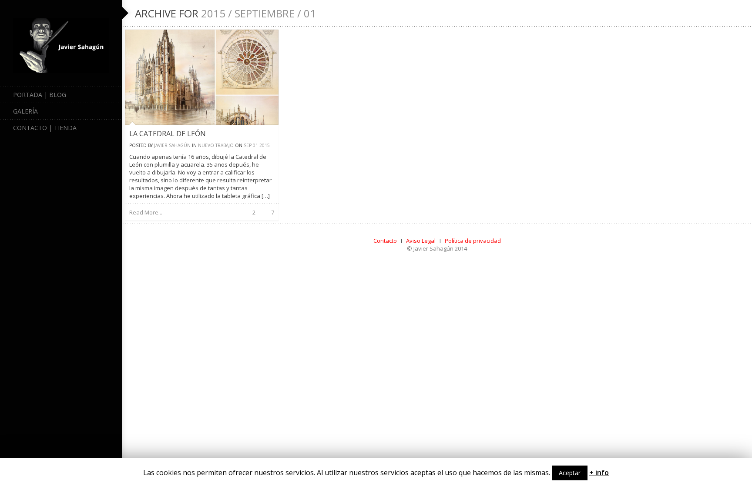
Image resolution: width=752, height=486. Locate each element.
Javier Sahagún (172, 145)
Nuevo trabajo (216, 145)
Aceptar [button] (570, 473)
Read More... (145, 212)
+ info (599, 472)
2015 (264, 145)
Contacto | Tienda (45, 128)
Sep (248, 145)
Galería (25, 111)
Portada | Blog (39, 94)
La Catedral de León (167, 133)
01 (255, 145)
